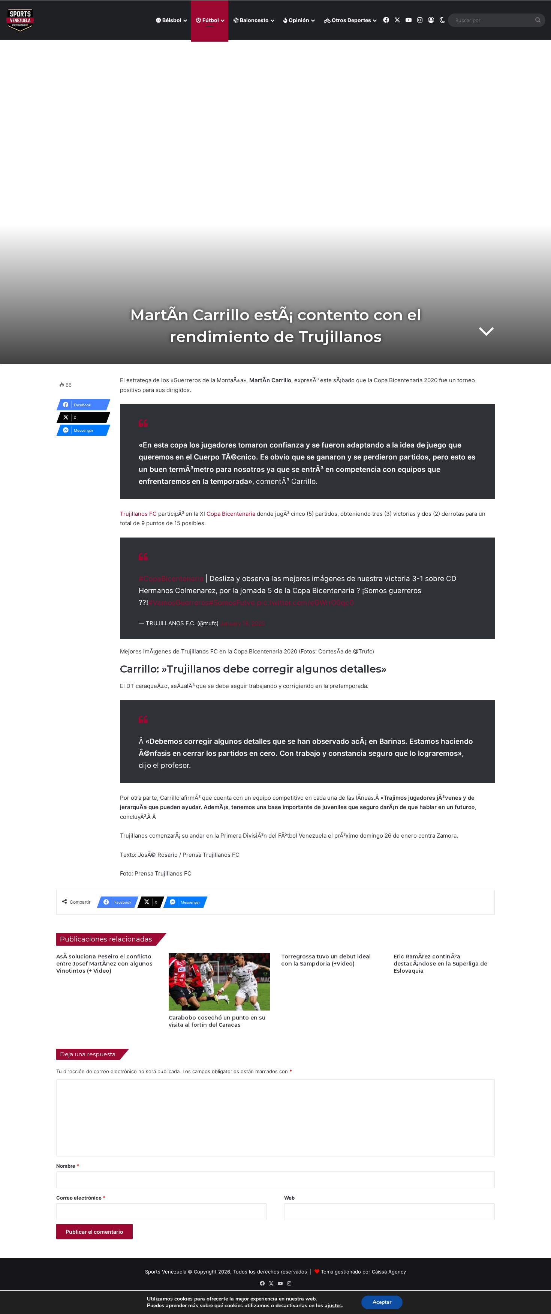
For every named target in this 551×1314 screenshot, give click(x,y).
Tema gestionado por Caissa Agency (363, 1272)
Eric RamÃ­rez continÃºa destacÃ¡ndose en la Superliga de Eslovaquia (440, 963)
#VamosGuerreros (178, 602)
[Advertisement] (275, 94)
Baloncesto (254, 20)
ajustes (333, 1305)
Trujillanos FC (138, 513)
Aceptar (382, 1302)
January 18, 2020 (242, 623)
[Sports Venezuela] (20, 20)
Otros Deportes (351, 20)
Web (289, 1198)
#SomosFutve (232, 602)
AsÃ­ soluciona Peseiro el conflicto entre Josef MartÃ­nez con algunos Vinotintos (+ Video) (104, 963)
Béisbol (171, 20)
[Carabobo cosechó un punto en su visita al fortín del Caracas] (219, 981)
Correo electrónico (80, 1198)
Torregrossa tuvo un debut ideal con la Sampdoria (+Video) (326, 960)
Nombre (67, 1166)
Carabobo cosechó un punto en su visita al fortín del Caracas (217, 1021)
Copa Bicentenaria (232, 513)
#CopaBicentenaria (171, 578)
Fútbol (210, 20)
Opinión (298, 20)
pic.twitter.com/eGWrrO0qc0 (305, 602)
